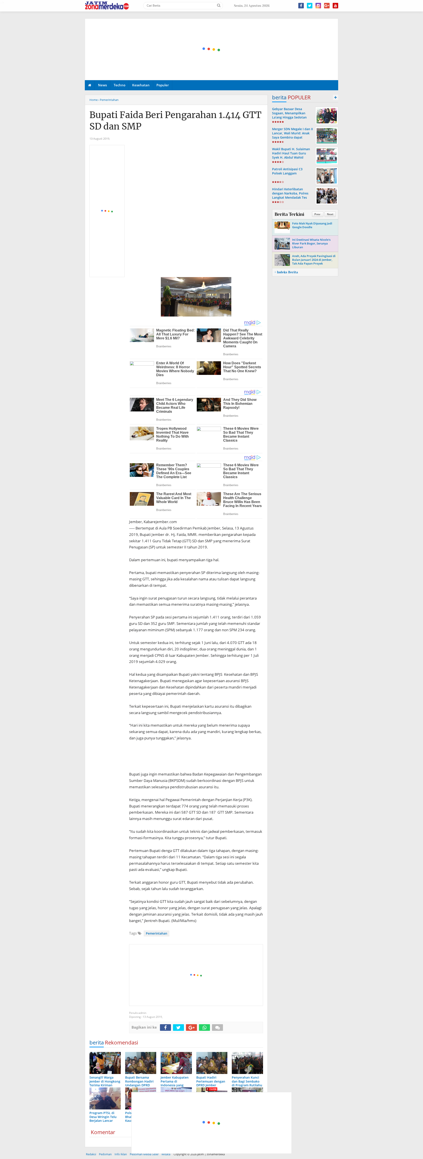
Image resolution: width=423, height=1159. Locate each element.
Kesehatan (141, 85)
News (102, 85)
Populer (162, 85)
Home (93, 100)
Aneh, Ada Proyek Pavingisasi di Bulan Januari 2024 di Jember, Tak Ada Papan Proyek (314, 259)
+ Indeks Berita (286, 272)
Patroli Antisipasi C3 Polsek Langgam (287, 171)
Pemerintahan (156, 933)
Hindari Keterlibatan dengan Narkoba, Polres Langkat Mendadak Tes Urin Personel (290, 195)
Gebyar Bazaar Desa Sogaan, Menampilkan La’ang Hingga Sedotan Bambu (289, 115)
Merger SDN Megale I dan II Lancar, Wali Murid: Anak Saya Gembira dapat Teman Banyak (292, 135)
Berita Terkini (289, 214)
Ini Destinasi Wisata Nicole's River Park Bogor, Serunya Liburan (311, 243)
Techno (119, 85)
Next (330, 214)
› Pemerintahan (108, 100)
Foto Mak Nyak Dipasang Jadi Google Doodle (312, 225)
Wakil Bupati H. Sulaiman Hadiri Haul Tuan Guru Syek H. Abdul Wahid (291, 153)
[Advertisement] (211, 49)
